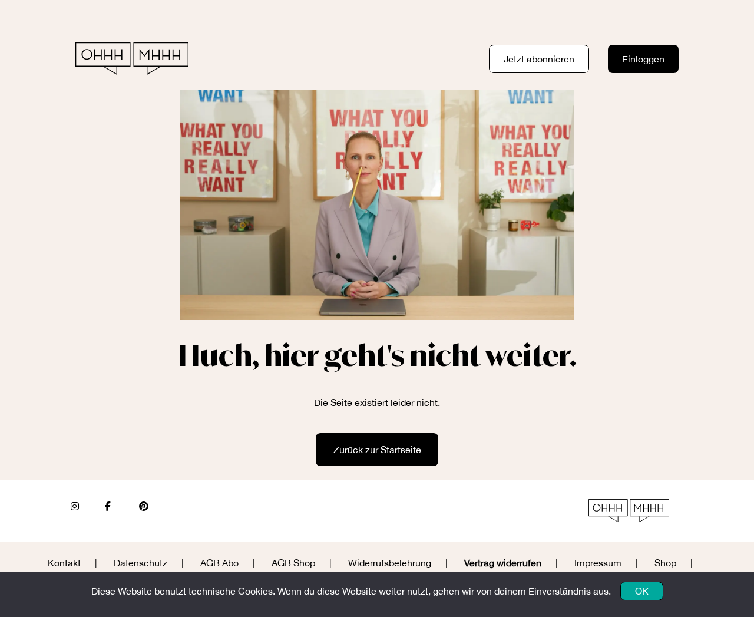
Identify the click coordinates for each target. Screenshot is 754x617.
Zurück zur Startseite (377, 449)
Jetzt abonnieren (539, 59)
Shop (665, 562)
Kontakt (64, 562)
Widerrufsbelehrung (389, 562)
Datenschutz (140, 562)
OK (642, 591)
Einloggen (643, 59)
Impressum (597, 562)
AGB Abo (219, 562)
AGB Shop (293, 562)
